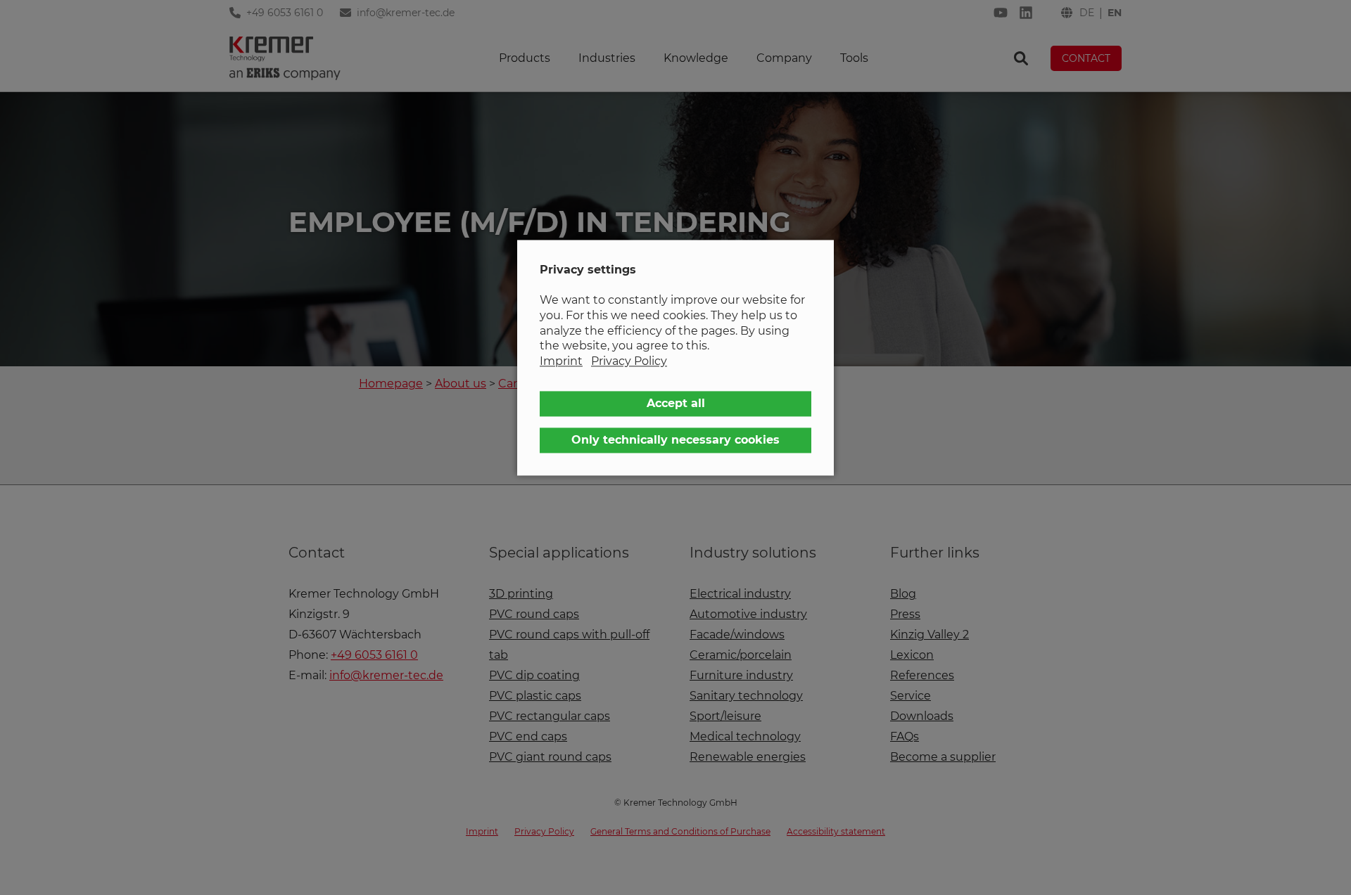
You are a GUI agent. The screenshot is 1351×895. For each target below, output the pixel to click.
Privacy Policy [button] (629, 361)
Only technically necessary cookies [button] (675, 440)
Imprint (561, 361)
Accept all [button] (676, 404)
